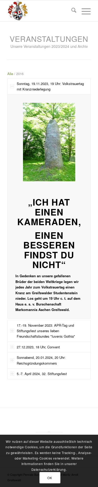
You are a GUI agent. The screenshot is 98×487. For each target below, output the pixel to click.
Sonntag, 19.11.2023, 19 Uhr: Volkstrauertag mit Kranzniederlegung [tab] (50, 86)
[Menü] (83, 10)
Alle (10, 73)
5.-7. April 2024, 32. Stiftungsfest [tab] (42, 373)
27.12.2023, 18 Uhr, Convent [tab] (38, 346)
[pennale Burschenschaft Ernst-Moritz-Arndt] (40, 10)
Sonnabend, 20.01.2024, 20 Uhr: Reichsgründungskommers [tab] (41, 360)
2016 (20, 73)
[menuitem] (71, 10)
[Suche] (71, 10)
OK (49, 477)
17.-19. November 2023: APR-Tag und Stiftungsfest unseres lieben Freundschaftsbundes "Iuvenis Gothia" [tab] (46, 331)
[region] (49, 206)
